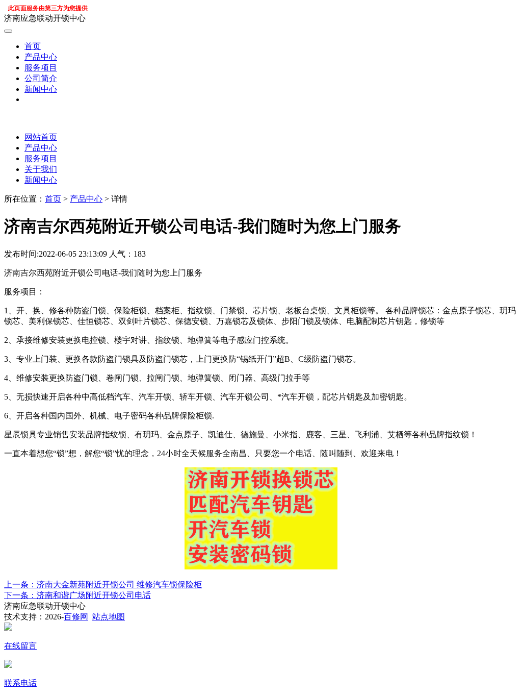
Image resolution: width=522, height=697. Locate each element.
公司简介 (40, 78)
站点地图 (108, 616)
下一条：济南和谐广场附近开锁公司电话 (77, 595)
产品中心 (40, 57)
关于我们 (40, 169)
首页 (32, 46)
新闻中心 (40, 89)
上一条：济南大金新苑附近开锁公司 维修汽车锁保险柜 (103, 584)
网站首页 (40, 137)
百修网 (76, 616)
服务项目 (40, 67)
